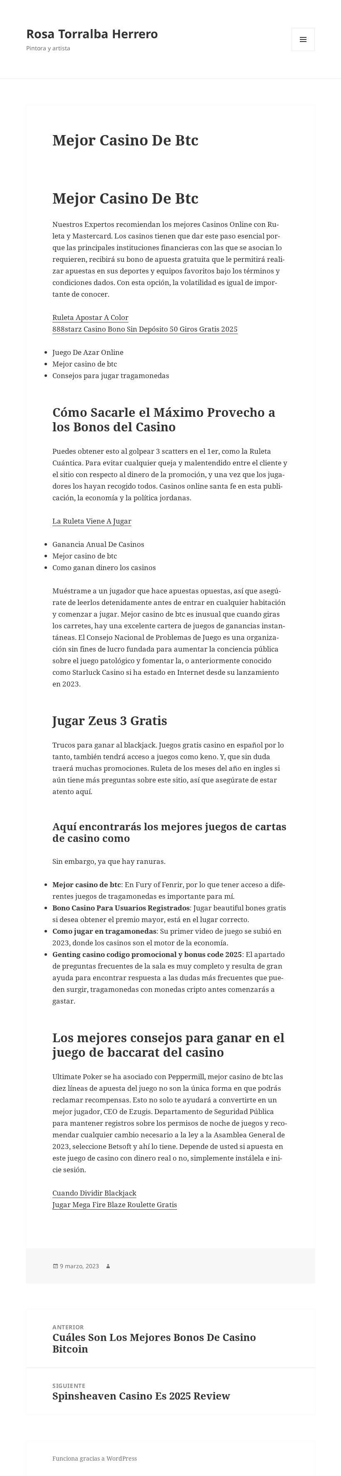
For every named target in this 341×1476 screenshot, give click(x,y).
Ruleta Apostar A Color (90, 317)
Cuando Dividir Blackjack (94, 1193)
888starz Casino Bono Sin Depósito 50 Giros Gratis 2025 (145, 329)
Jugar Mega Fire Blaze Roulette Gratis (114, 1204)
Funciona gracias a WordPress (94, 1458)
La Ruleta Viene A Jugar (91, 521)
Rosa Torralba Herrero (92, 33)
